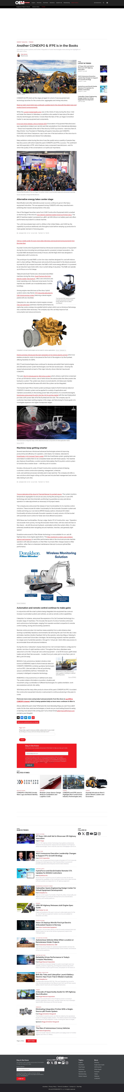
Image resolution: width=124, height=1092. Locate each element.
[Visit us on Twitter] (83, 833)
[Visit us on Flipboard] (95, 833)
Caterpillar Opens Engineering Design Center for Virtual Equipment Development (87, 98)
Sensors (42, 790)
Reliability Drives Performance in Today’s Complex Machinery (52, 958)
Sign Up (29, 765)
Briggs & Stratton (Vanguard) (47, 1014)
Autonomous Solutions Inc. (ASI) (48, 944)
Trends (31, 42)
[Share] (22, 717)
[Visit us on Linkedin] (87, 833)
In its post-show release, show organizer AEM (32, 124)
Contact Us (72, 1086)
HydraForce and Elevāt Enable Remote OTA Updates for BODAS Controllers (87, 88)
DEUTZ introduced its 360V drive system (37, 376)
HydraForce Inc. (43, 875)
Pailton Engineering (44, 1030)
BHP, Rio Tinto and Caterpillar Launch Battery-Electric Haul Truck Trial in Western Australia (55, 976)
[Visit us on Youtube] (91, 833)
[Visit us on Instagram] (99, 833)
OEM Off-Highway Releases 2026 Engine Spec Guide (54, 906)
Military (38, 1026)
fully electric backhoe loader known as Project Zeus (54, 215)
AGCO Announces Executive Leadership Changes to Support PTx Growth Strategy (88, 77)
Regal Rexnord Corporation (47, 962)
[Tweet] (29, 717)
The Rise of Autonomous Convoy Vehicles (53, 1028)
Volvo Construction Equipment (48, 927)
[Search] (103, 2)
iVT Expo (41, 841)
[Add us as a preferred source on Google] (33, 717)
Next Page (31, 1041)
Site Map (79, 1086)
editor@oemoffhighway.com (66, 711)
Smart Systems (40, 834)
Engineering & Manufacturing (44, 886)
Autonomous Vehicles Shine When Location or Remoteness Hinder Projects (55, 941)
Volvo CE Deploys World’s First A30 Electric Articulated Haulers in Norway (53, 924)
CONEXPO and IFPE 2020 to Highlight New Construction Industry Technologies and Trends (72, 794)
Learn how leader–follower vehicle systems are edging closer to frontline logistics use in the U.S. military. (56, 1033)
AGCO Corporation (44, 858)
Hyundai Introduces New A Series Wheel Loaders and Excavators (95, 794)
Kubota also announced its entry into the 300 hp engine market (37, 395)
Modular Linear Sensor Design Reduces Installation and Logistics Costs (50, 794)
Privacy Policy (50, 762)
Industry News (21, 790)
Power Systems (40, 920)
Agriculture (39, 851)
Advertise (45, 1086)
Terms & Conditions (63, 1086)
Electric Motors (40, 955)
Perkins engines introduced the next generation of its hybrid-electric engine (42, 355)
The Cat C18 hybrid (23, 305)
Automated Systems (41, 937)
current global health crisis (32, 112)
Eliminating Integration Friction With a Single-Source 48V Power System (54, 1010)
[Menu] (107, 2)
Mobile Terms (41, 762)
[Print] (18, 717)
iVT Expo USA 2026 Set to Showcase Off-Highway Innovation (86, 67)
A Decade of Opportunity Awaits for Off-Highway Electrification (55, 993)
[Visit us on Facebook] (79, 833)
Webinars (38, 1007)
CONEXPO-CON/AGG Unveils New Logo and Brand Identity (27, 793)
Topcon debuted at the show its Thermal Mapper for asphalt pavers (39, 494)
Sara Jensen (24, 54)
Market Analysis (22, 42)
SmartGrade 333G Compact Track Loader (30, 456)
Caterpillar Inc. (43, 892)
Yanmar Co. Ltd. (43, 910)
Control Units (40, 868)
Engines (38, 903)
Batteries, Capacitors (42, 972)
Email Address (29, 750)
